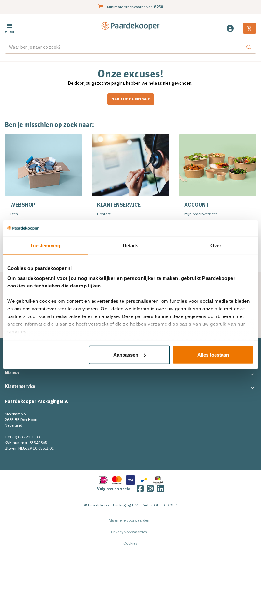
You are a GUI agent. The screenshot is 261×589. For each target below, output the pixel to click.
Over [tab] (215, 245)
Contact (104, 213)
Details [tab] (130, 245)
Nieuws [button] (12, 373)
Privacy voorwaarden (129, 531)
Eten (14, 213)
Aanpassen (125, 354)
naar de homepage (130, 99)
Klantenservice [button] (20, 386)
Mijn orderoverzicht (200, 213)
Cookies (130, 543)
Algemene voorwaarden (129, 520)
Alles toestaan (213, 354)
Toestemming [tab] (45, 245)
